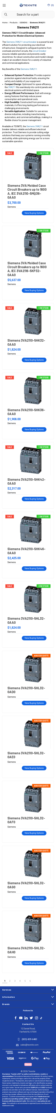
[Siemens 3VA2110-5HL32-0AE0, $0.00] (28, 733)
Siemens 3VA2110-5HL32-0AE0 (26, 755)
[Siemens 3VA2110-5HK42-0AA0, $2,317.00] (28, 460)
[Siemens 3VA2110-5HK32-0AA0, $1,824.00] (28, 321)
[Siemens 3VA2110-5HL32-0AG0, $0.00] (28, 863)
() (52, 5)
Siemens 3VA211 (29, 69)
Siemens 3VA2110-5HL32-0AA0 (26, 620)
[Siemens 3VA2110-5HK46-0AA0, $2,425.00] (28, 529)
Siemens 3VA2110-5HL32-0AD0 (26, 690)
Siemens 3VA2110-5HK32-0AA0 (26, 342)
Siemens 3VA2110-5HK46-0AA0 (26, 551)
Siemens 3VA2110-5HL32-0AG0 (26, 885)
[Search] (4, 14)
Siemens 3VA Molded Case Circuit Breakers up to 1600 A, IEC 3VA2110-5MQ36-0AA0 (27, 191)
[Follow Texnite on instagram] (36, 1017)
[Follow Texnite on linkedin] (26, 1017)
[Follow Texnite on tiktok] (41, 1018)
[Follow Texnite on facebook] (15, 1017)
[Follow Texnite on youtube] (20, 1017)
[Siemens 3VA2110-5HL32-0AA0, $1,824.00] (28, 599)
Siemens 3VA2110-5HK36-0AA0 (26, 412)
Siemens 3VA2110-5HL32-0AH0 (26, 950)
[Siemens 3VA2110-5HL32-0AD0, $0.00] (28, 668)
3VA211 (12, 87)
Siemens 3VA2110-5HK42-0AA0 (26, 481)
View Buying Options (34, 213)
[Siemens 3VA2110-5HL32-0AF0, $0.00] (28, 799)
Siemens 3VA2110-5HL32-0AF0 (26, 820)
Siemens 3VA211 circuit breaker (21, 42)
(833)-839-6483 (29, 1039)
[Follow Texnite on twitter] (31, 1017)
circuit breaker (39, 51)
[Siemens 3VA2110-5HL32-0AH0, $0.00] (28, 928)
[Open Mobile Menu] (4, 5)
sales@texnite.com (29, 1045)
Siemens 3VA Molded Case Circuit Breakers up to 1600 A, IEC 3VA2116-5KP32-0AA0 (27, 269)
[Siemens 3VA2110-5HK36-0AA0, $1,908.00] (28, 390)
